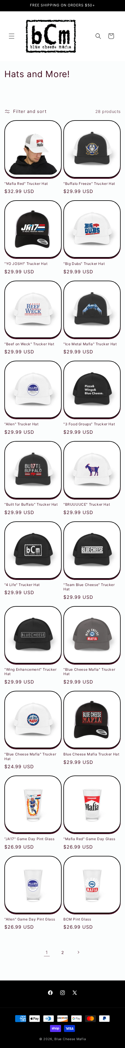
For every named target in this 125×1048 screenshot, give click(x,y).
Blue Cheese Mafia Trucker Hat (91, 754)
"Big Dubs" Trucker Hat (84, 263)
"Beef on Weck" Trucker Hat (29, 344)
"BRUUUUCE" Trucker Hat (86, 504)
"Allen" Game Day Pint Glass (29, 919)
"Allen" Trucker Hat (21, 424)
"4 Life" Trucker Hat (22, 585)
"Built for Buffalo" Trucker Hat (31, 504)
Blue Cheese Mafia (70, 1039)
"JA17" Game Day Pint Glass (29, 839)
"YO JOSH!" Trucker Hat (25, 263)
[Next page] (78, 952)
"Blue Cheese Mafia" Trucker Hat (89, 671)
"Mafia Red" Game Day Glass (89, 839)
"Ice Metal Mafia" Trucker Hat (90, 344)
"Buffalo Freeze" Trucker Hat (89, 183)
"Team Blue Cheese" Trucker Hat (89, 587)
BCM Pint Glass (77, 919)
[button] (11, 36)
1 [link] (47, 952)
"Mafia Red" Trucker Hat (26, 183)
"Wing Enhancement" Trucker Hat (30, 671)
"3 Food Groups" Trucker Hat (89, 424)
